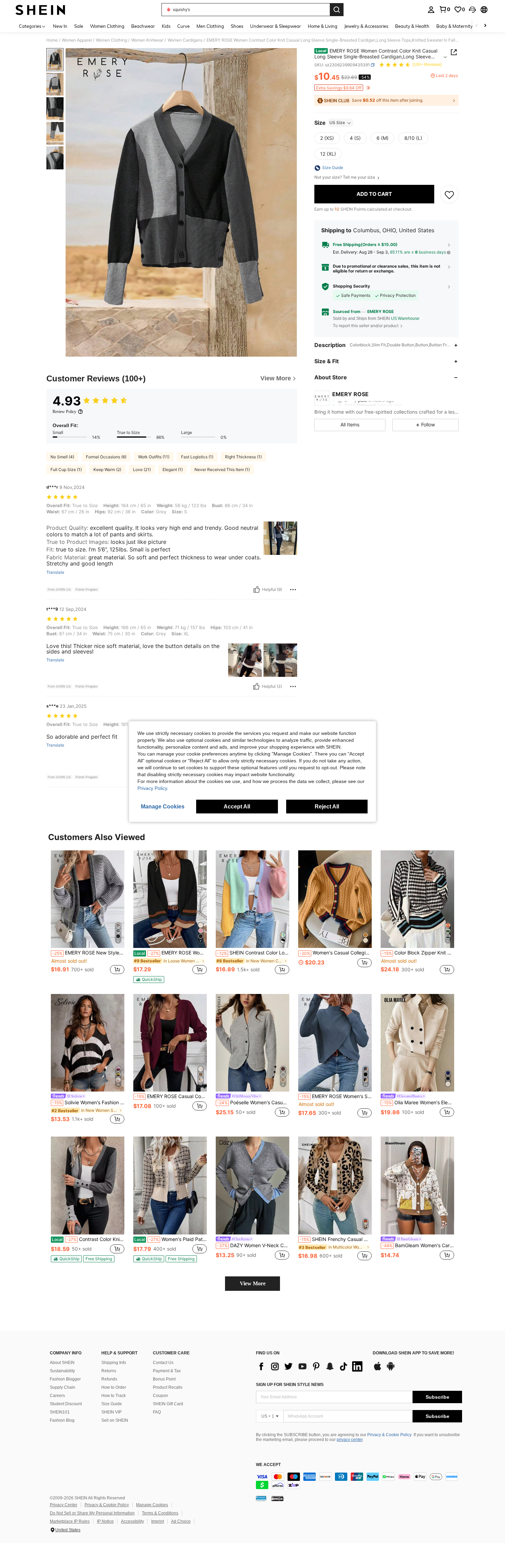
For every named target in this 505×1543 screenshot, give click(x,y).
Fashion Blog (62, 1420)
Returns (108, 1370)
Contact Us (163, 1362)
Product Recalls (167, 1387)
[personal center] (431, 9)
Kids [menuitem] (166, 26)
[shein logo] (40, 9)
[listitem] (87, 916)
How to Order (113, 1387)
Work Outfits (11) (153, 456)
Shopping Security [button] (351, 286)
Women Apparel (77, 40)
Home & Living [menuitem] (322, 26)
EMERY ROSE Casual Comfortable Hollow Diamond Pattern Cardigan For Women (171, 1096)
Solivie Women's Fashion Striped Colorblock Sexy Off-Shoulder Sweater (88, 1102)
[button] (472, 9)
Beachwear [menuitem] (143, 26)
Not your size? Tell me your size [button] (345, 177)
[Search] (337, 9)
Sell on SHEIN (114, 1420)
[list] (311, 1366)
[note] (148, 979)
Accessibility (132, 1521)
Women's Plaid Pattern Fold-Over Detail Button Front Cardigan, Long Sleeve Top (170, 1239)
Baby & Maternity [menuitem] (454, 26)
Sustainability (62, 1370)
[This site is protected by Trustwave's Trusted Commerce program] (261, 1498)
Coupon (160, 1395)
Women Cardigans (185, 40)
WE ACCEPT (268, 1465)
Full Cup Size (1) (66, 469)
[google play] (390, 1369)
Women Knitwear (147, 40)
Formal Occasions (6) (106, 456)
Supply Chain (62, 1387)
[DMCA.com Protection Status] (277, 1498)
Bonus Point (164, 1379)
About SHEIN (62, 1362)
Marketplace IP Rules (70, 1521)
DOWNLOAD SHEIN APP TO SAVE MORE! (413, 1353)
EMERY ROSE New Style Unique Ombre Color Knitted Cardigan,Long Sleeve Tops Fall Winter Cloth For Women (88, 952)
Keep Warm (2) (107, 469)
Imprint (157, 1521)
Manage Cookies (152, 1504)
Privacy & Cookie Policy (389, 1434)
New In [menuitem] (60, 26)
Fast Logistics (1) (197, 456)
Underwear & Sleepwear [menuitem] (275, 26)
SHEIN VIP (111, 1412)
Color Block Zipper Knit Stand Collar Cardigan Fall (418, 952)
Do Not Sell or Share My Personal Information (92, 1513)
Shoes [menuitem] (237, 26)
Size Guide (111, 1403)
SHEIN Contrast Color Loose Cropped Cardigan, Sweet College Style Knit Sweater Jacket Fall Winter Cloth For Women (253, 952)
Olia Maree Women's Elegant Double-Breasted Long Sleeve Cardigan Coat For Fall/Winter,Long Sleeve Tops (418, 1102)
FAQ (157, 1412)
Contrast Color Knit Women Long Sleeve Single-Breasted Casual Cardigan (88, 1239)
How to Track (113, 1395)
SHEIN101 (60, 1412)
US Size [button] (337, 122)
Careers (57, 1395)
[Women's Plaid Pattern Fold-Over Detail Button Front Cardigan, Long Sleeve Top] (170, 1185)
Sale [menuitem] (78, 26)
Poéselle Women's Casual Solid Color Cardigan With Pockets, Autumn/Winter (253, 1102)
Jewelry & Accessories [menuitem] (366, 26)
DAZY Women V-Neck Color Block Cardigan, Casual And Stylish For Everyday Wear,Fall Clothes (253, 1245)
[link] (444, 9)
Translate (55, 572)
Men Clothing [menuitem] (210, 26)
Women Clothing (111, 40)
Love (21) (142, 469)
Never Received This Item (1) (222, 469)
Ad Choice (181, 1521)
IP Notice (105, 1521)
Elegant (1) (172, 469)
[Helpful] (256, 589)
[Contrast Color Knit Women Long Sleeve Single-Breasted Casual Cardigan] (87, 1185)
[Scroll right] (485, 26)
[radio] (327, 138)
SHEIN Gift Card (168, 1403)
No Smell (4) (62, 456)
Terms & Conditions (160, 1513)
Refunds (109, 1379)
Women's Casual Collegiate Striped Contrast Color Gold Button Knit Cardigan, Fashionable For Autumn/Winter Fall (336, 952)
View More (253, 1283)
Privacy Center (63, 1504)
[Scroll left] (476, 26)
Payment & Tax (167, 1370)
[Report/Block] (293, 589)
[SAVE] (449, 194)
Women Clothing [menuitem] (107, 26)
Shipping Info (113, 1362)
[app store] (377, 1369)
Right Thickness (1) (243, 456)
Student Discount (66, 1403)
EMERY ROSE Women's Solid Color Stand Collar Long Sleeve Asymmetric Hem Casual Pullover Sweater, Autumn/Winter (336, 1096)
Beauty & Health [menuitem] (412, 26)
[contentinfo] (359, 1481)
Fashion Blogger (65, 1379)
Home (52, 40)
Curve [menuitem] (183, 26)
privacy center (349, 1439)
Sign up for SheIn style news (290, 1384)
